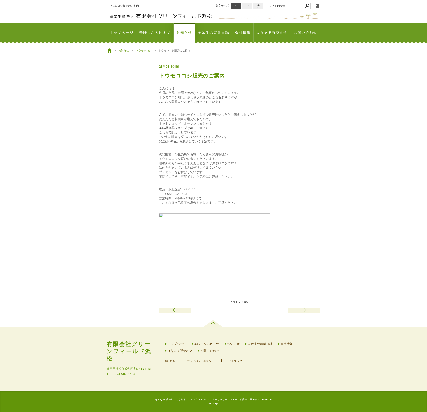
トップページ (121, 32)
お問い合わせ (305, 32)
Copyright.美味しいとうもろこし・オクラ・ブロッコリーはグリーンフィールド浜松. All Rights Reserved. (213, 399)
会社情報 (243, 32)
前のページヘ (175, 310)
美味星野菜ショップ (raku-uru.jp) (183, 128)
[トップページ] (110, 50)
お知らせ (184, 32)
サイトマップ (234, 360)
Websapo (213, 403)
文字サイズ (222, 6)
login (317, 6)
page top (213, 323)
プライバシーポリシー (200, 360)
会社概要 (170, 360)
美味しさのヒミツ (155, 32)
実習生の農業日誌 (213, 32)
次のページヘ (304, 310)
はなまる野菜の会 (272, 32)
